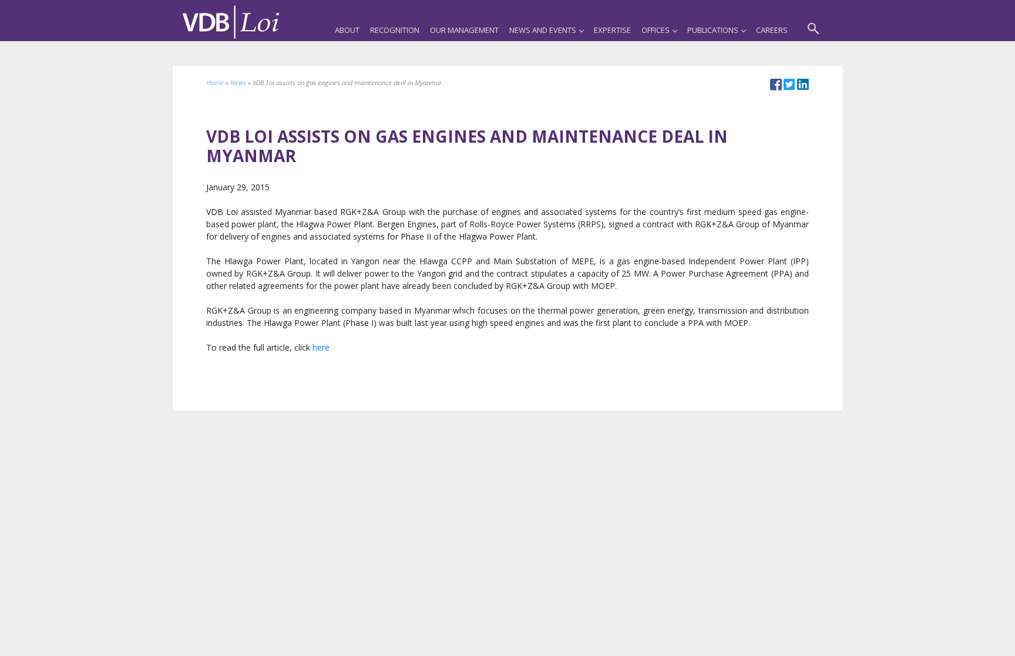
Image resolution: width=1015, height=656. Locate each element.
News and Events (542, 30)
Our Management (464, 30)
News (238, 82)
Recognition (394, 30)
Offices (655, 30)
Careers (772, 30)
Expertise (612, 30)
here (321, 347)
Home (215, 82)
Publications (712, 30)
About (347, 30)
